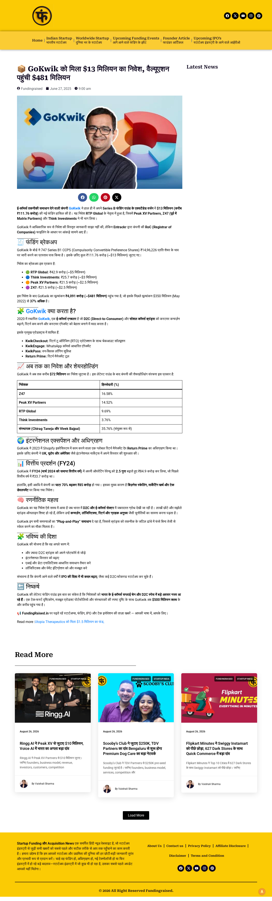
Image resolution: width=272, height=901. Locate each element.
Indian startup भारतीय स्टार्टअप (59, 40)
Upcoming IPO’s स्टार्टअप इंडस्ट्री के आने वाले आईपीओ (217, 40)
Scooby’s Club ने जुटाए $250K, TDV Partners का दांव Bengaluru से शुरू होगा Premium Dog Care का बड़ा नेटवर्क (132, 748)
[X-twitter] (235, 15)
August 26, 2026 (29, 731)
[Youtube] (243, 15)
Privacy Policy (199, 846)
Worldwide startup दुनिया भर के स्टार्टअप (92, 40)
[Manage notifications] (262, 891)
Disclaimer (177, 855)
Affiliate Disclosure (230, 846)
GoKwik (75, 208)
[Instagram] (251, 15)
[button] (82, 197)
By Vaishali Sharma (43, 783)
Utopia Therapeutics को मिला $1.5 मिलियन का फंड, (69, 622)
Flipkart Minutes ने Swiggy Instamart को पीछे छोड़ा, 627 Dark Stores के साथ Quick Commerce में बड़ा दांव (217, 748)
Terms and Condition (207, 855)
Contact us (174, 846)
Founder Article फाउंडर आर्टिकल (176, 40)
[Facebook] (227, 15)
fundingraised (58, 679)
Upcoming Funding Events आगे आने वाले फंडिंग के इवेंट (136, 40)
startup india (78, 679)
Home (37, 40)
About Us (154, 846)
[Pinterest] (258, 15)
